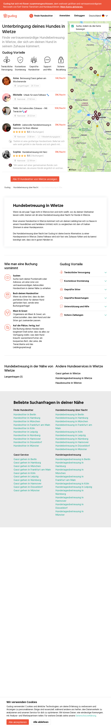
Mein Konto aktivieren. (71, 6)
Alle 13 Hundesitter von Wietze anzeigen (35, 179)
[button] (83, 272)
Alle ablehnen (40, 722)
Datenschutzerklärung (86, 715)
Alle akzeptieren (18, 722)
